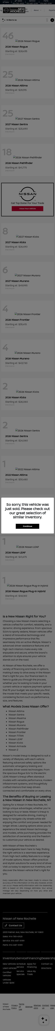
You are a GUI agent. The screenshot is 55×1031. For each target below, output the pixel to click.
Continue (27, 526)
